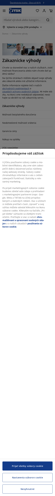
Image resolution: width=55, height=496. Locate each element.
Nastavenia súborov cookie (27, 477)
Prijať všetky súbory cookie (27, 466)
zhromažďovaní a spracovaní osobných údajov (23, 220)
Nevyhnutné (28, 489)
